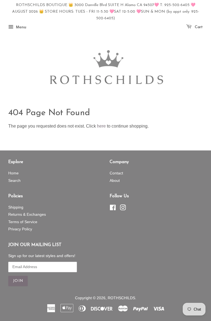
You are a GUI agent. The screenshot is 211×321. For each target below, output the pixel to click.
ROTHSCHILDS (121, 298)
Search (14, 181)
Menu (20, 27)
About (115, 181)
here (101, 126)
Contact (116, 173)
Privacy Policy (20, 229)
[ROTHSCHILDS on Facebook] (113, 209)
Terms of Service (22, 222)
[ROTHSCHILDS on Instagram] (123, 209)
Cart (198, 27)
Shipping (15, 207)
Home (13, 173)
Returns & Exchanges (27, 214)
